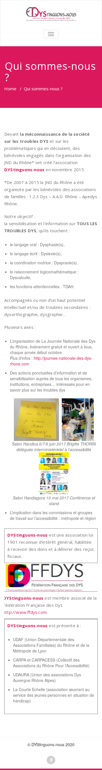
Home (10, 88)
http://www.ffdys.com (25, 612)
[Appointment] (51, 14)
